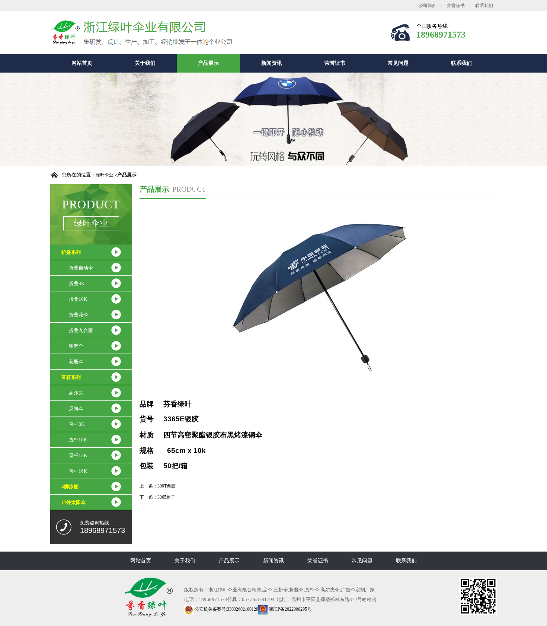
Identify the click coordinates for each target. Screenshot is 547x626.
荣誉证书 (456, 5)
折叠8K (76, 283)
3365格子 (166, 497)
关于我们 (145, 63)
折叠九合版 (81, 330)
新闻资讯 (271, 63)
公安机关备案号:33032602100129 (225, 609)
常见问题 (398, 63)
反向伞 (76, 408)
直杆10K (78, 440)
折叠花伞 (78, 314)
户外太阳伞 (73, 502)
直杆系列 (71, 377)
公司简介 (427, 5)
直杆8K (76, 424)
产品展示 (208, 63)
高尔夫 (76, 393)
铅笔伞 (76, 346)
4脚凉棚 (70, 486)
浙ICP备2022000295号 (289, 609)
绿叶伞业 (104, 175)
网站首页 (81, 63)
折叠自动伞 (81, 268)
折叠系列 (71, 252)
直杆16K (78, 471)
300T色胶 (166, 486)
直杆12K (78, 455)
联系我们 (484, 5)
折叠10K (78, 299)
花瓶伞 (76, 361)
